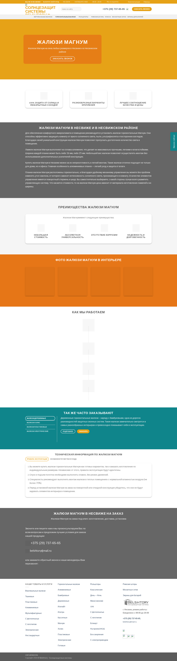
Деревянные (63, 601)
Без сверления (96, 634)
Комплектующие (134, 2)
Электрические (32, 630)
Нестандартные (32, 635)
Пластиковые (31, 602)
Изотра (61, 612)
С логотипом (30, 624)
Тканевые (29, 596)
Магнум (61, 623)
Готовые (61, 645)
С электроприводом (99, 640)
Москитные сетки (119, 17)
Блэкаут (93, 623)
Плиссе (108, 17)
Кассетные (62, 617)
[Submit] (79, 9)
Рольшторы (83, 17)
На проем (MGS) (97, 629)
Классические (96, 589)
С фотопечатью (32, 618)
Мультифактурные (33, 613)
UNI (92, 606)
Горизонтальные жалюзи (65, 17)
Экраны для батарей (135, 17)
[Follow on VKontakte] (123, 2)
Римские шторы (97, 17)
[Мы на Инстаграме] (121, 2)
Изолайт (61, 606)
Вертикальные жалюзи (43, 17)
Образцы (147, 2)
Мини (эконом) (96, 601)
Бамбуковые (63, 595)
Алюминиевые (31, 607)
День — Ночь (96, 595)
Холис (60, 629)
